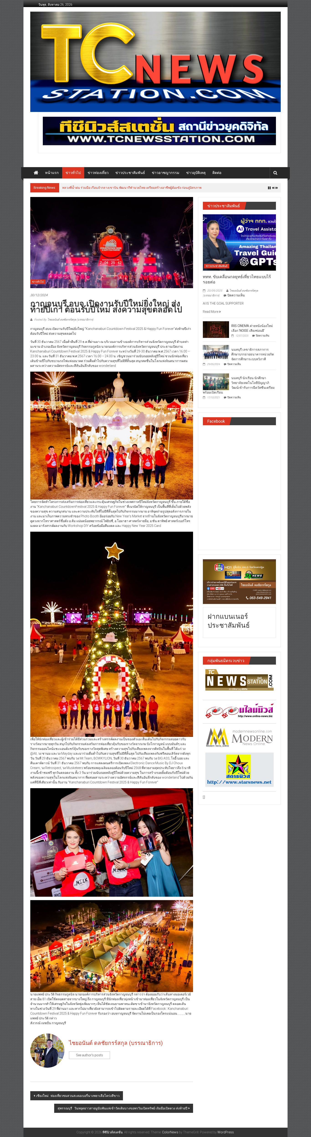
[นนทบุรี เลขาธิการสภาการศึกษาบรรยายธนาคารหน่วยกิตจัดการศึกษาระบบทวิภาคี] (216, 353)
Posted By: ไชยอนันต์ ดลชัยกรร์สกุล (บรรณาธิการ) (63, 319)
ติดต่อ (217, 173)
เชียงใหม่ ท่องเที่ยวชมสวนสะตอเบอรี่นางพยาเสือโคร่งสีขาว (78, 1096)
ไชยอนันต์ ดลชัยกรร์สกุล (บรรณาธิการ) (116, 1043)
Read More (211, 311)
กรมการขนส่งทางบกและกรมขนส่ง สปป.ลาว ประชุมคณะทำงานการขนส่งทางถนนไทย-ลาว (125, 187)
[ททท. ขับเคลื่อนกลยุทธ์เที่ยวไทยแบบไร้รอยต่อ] (239, 242)
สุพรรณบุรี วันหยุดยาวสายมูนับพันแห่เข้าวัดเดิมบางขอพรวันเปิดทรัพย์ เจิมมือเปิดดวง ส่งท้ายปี (122, 1108)
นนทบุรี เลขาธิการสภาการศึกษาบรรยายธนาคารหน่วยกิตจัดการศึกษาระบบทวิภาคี (252, 354)
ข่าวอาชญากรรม (165, 173)
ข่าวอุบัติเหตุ (196, 173)
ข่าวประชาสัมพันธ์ (130, 173)
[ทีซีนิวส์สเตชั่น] (36, 173)
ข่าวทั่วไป (73, 173)
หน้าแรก (52, 173)
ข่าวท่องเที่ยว (98, 173)
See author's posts (89, 1055)
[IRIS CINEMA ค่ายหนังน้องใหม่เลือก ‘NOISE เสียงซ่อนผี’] (216, 329)
